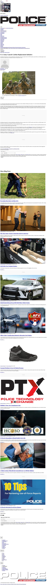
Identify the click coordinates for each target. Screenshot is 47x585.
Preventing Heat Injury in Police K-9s (9, 201)
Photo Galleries (22, 47)
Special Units (2, 39)
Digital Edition (6, 15)
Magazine (7, 47)
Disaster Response (3, 30)
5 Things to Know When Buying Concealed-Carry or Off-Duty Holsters (17, 470)
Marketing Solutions (24, 48)
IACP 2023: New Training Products (8, 266)
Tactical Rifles (4, 148)
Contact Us (9, 48)
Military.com (12, 132)
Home (1, 52)
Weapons (1, 45)
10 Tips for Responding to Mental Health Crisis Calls (12, 438)
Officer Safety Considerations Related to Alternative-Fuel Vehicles (16, 335)
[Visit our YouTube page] (3, 515)
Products (18, 47)
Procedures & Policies (3, 37)
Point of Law (2, 35)
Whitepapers (10, 47)
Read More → (2, 205)
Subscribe (1, 15)
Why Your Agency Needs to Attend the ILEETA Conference (14, 233)
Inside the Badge (7, 52)
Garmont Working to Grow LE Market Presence (11, 368)
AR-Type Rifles (13, 148)
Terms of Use (6, 584)
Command (1, 29)
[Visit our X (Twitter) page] (1, 515)
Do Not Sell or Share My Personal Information (19, 584)
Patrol (1, 34)
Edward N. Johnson (21, 95)
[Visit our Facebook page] (0, 515)
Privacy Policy (2, 584)
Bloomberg (30, 127)
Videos (11, 0)
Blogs (5, 47)
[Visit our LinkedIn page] (2, 515)
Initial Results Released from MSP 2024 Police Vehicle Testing (15, 302)
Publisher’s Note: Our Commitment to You (10, 405)
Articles (9, 0)
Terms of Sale (10, 584)
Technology (2, 40)
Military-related (9, 148)
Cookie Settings (6, 48)
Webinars (13, 0)
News (7, 0)
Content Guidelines (18, 48)
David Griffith (9, 264)
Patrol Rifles (17, 148)
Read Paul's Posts (2, 69)
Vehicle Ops (2, 44)
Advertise (1, 48)
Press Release (13, 48)
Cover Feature (4, 0)
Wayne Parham (9, 300)
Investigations (2, 32)
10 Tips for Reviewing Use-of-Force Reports (10, 507)
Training (1, 42)
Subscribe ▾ (2, 2)
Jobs (24, 47)
